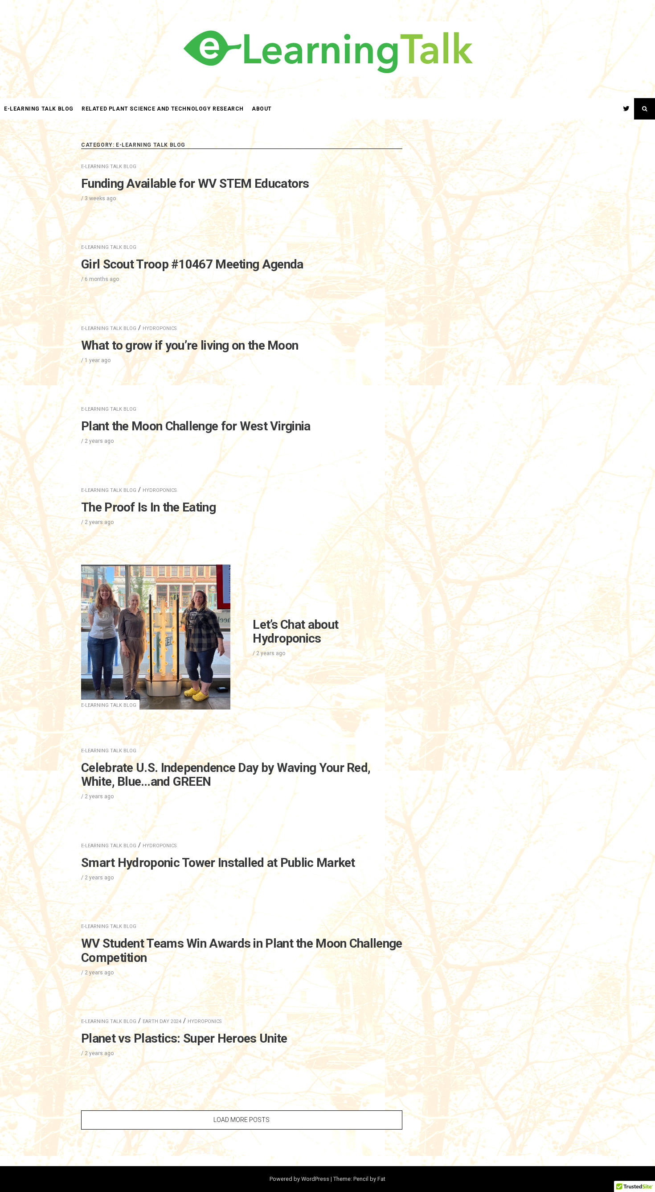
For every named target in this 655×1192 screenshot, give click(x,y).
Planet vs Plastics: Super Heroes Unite (184, 1038)
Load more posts (241, 1119)
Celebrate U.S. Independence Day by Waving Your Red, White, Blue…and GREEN (225, 774)
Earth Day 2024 (162, 1021)
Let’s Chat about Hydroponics (295, 631)
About (262, 109)
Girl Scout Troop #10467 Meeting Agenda (192, 264)
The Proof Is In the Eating (148, 507)
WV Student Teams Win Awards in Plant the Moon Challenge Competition (241, 950)
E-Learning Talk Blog (39, 109)
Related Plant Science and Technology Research (163, 109)
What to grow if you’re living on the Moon (189, 345)
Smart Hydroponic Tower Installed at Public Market (218, 862)
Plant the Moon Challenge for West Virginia (196, 426)
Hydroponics (159, 328)
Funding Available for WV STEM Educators (195, 183)
